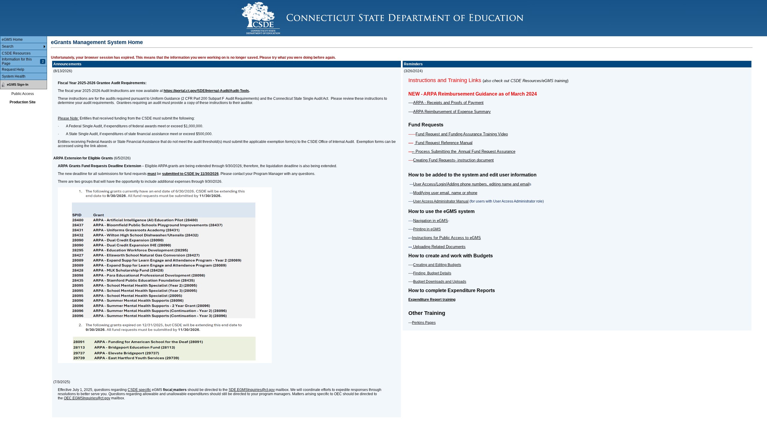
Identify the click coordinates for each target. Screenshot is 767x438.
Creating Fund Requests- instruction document (453, 160)
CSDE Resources (16, 53)
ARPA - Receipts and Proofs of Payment (448, 102)
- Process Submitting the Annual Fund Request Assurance (464, 151)
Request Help (13, 69)
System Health (13, 76)
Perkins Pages (424, 323)
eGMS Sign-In (17, 84)
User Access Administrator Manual (441, 201)
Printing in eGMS (427, 229)
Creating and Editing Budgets (437, 265)
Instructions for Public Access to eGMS (446, 237)
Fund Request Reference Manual (443, 143)
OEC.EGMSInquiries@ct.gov (87, 398)
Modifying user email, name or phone (445, 193)
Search (7, 46)
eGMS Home (12, 39)
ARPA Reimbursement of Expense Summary (452, 111)
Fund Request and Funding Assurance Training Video (462, 134)
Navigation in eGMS (430, 220)
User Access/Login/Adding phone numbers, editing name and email (471, 184)
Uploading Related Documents (439, 246)
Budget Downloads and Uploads (439, 282)
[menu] (23, 58)
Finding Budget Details (432, 273)
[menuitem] (23, 39)
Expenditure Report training (431, 299)
